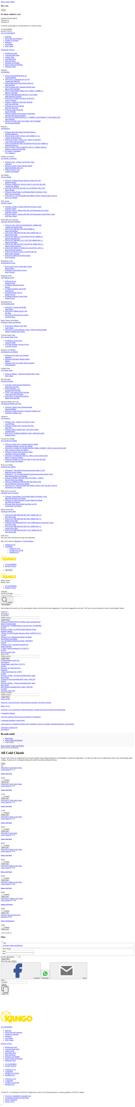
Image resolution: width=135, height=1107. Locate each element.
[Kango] (8, 561)
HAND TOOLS (10, 566)
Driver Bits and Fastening (13, 1032)
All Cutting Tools (6, 370)
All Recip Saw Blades (8, 467)
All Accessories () (8, 652)
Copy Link (5, 994)
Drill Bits (8, 1030)
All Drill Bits (5, 72)
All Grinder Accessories (9, 158)
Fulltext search (6, 617)
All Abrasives (5, 418)
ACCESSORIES (11, 564)
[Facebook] (2, 1025)
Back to (12, 746)
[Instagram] (4, 1025)
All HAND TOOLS (7, 50)
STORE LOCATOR (16, 550)
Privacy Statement (11, 1100)
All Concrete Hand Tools (9, 337)
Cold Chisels (5, 770)
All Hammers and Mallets (9, 352)
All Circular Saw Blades (9, 441)
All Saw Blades (6, 177)
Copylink (4, 982)
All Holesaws (5, 128)
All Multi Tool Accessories (10, 493)
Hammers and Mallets (12, 1057)
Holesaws (8, 1036)
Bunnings (17, 541)
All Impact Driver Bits (8, 511)
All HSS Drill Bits (7, 381)
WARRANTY (14, 552)
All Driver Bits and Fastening (10, 222)
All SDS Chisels (6, 203)
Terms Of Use (9, 1101)
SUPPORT (9, 547)
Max (4, 953)
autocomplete (6, 604)
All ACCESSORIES (8, 33)
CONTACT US (14, 548)
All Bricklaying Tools (8, 263)
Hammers (4, 917)
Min (4, 951)
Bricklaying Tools (11, 1047)
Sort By (3, 957)
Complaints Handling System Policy (17, 1098)
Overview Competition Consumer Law (18, 1096)
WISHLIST (10, 545)
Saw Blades (9, 1038)
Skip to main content (8, 2)
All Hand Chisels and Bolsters (11, 322)
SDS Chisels (9, 1040)
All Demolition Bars (7, 304)
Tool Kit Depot (28, 541)
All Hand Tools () (8, 691)
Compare (6, 780)
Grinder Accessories (11, 1034)
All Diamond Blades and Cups (11, 404)
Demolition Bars (10, 1053)
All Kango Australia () (9, 727)
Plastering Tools (10, 1060)
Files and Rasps (10, 1055)
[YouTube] (7, 1025)
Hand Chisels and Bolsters (14, 1059)
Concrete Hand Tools (12, 1049)
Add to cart (5, 782)
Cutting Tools (9, 1051)
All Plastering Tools (7, 278)
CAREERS (9, 1071)
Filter (3, 764)
